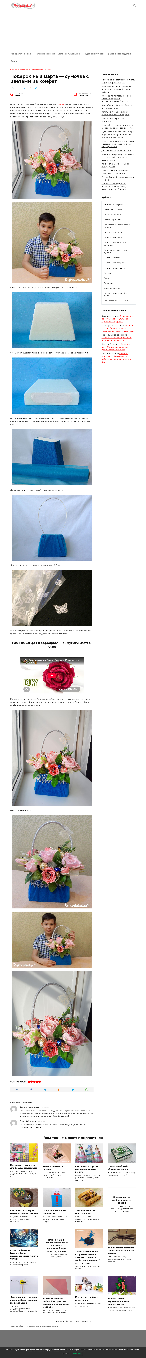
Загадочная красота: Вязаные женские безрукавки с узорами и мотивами (119, 328)
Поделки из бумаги (94, 54)
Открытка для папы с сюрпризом (55, 1211)
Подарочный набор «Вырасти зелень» (118, 1167)
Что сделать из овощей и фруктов (115, 294)
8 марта (60, 104)
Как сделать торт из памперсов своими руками (86, 1169)
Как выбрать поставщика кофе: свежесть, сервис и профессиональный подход (116, 98)
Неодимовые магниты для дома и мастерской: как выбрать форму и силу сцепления (118, 144)
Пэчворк (108, 273)
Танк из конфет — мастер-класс (85, 1211)
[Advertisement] (73, 31)
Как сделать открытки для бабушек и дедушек (23, 1166)
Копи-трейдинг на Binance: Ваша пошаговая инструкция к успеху (24, 1254)
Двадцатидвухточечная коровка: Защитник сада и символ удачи (23, 1300)
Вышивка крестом (112, 215)
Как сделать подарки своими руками (117, 226)
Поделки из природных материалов (115, 243)
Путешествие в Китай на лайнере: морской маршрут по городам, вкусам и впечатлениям (118, 134)
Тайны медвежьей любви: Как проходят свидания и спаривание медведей (56, 1302)
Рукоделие (109, 283)
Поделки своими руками (115, 263)
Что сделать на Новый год (116, 301)
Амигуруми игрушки (113, 205)
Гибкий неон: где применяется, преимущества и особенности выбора (117, 89)
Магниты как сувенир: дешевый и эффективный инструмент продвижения (118, 157)
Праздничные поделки (119, 54)
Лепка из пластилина (69, 54)
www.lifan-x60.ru (83, 1321)
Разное (14, 61)
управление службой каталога (116, 151)
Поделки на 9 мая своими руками (116, 251)
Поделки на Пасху (112, 258)
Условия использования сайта (42, 1326)
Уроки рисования (112, 288)
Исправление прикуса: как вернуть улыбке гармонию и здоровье (117, 319)
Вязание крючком (46, 54)
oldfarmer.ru (69, 1321)
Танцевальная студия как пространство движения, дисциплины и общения (114, 186)
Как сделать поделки (22, 54)
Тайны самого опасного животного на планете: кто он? (121, 1251)
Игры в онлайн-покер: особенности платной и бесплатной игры (57, 1244)
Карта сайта (17, 1326)
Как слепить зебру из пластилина (87, 1298)
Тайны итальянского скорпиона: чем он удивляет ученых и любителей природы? (87, 1255)
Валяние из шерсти (113, 210)
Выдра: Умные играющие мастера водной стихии (118, 1301)
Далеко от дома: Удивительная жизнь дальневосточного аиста (116, 347)
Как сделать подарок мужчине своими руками (24, 1211)
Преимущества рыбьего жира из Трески (121, 1200)
